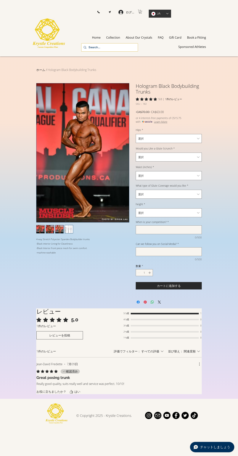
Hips (139, 130)
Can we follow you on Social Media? (157, 244)
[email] (157, 415)
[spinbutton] (144, 272)
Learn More (160, 121)
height (140, 204)
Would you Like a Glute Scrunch (155, 148)
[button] (98, 12)
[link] (159, 99)
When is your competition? (152, 222)
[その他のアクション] (199, 364)
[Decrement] (138, 272)
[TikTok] (194, 415)
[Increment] (150, 272)
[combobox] (169, 138)
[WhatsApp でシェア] (152, 302)
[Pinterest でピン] (145, 302)
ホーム (40, 70)
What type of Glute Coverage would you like (162, 185)
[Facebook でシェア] (138, 302)
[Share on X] (159, 302)
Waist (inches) (145, 167)
